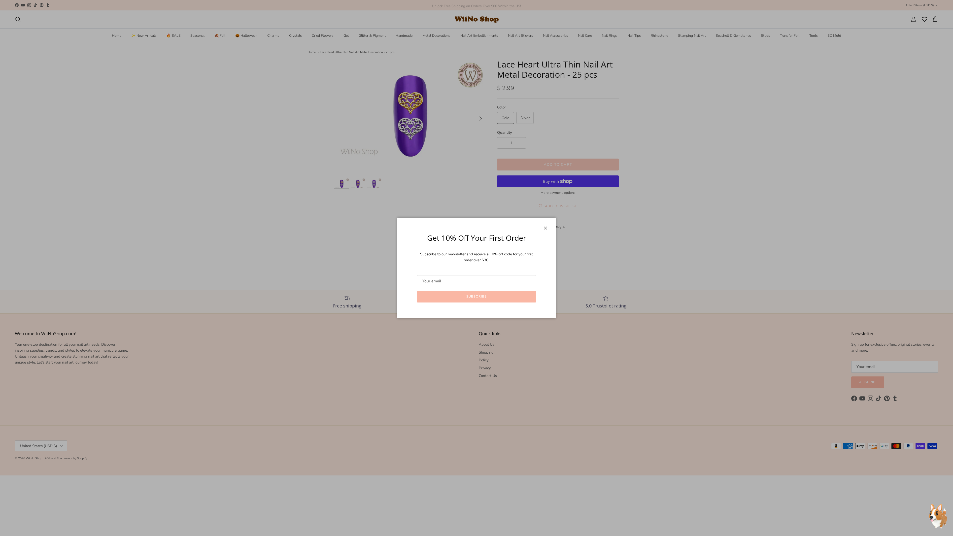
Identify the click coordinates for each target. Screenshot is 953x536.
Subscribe (476, 296)
